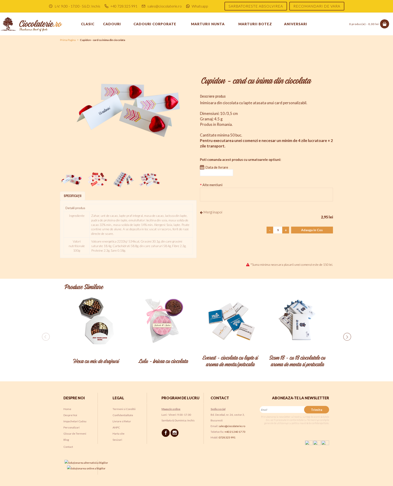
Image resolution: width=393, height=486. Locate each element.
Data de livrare (216, 167)
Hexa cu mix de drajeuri (96, 361)
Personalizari (71, 427)
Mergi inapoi (212, 212)
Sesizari (117, 439)
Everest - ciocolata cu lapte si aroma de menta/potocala (230, 361)
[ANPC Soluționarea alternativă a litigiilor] (86, 462)
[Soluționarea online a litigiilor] (86, 468)
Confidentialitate (123, 415)
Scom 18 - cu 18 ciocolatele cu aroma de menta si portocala (297, 361)
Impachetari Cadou (74, 421)
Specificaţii (72, 196)
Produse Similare (84, 287)
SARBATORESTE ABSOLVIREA (256, 6)
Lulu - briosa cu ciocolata (163, 361)
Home (67, 409)
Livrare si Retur (122, 421)
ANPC (116, 427)
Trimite (316, 410)
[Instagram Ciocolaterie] (175, 432)
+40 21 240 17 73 (234, 431)
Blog (66, 439)
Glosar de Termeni (74, 433)
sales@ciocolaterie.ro (232, 426)
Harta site (118, 433)
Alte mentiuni (212, 185)
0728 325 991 (227, 437)
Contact (68, 446)
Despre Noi (70, 415)
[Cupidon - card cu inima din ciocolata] (128, 110)
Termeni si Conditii (124, 409)
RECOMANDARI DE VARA (316, 6)
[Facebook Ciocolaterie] (166, 432)
